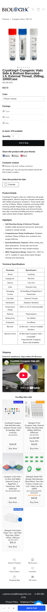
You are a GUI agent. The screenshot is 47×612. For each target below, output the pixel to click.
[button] (16, 9)
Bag (7, 123)
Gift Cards (32, 580)
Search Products (14, 563)
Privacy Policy (12, 602)
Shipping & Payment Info (30, 602)
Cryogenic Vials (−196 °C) (22, 19)
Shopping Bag (14, 580)
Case (8, 111)
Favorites (32, 572)
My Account (32, 563)
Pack (7, 117)
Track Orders (14, 572)
